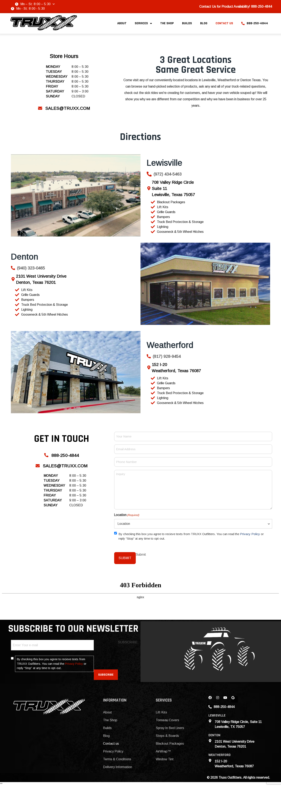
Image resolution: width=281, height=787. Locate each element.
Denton (24, 256)
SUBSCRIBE (106, 675)
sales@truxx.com (67, 108)
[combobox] (193, 524)
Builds (187, 23)
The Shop (167, 23)
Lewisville (164, 162)
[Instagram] (219, 699)
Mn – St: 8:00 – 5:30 (35, 4)
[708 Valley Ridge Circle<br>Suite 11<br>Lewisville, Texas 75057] (149, 188)
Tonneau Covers (167, 720)
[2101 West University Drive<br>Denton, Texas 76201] (13, 279)
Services (141, 23)
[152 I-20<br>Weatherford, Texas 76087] (149, 368)
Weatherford (170, 345)
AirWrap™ (163, 751)
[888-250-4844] (46, 455)
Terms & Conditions (117, 759)
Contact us (224, 23)
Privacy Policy (250, 534)
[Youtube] (227, 699)
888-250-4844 (257, 23)
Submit (124, 558)
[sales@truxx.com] (40, 108)
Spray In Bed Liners (170, 728)
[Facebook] (211, 699)
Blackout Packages (170, 743)
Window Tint (165, 759)
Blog (203, 23)
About (122, 23)
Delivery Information (117, 767)
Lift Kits (161, 712)
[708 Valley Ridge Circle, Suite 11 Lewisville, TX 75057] (210, 721)
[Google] (234, 699)
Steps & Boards (167, 735)
